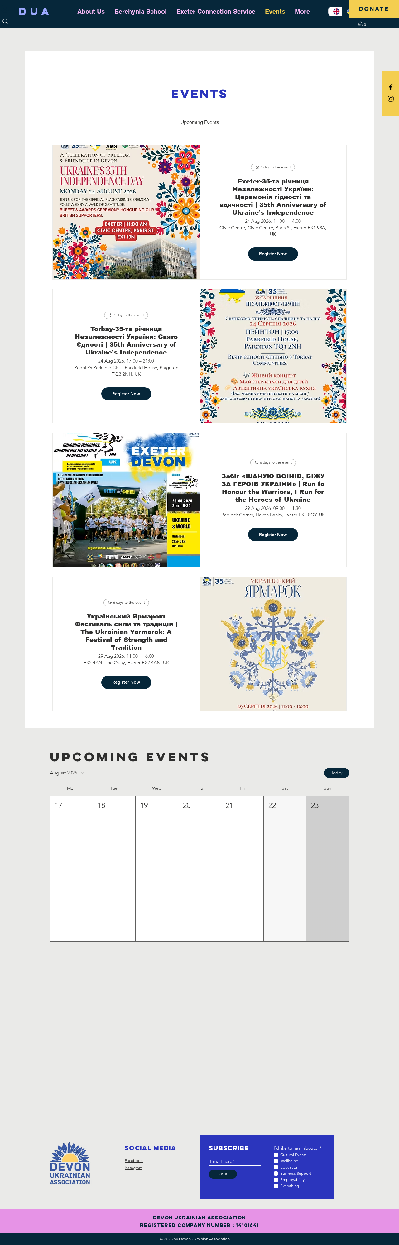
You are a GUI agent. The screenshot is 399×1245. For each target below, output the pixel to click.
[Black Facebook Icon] (391, 87)
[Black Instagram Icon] (391, 99)
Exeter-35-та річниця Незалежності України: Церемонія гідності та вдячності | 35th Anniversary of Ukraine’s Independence (273, 197)
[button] (363, 23)
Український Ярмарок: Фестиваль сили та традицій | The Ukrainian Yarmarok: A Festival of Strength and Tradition (126, 632)
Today (336, 772)
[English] (335, 11)
